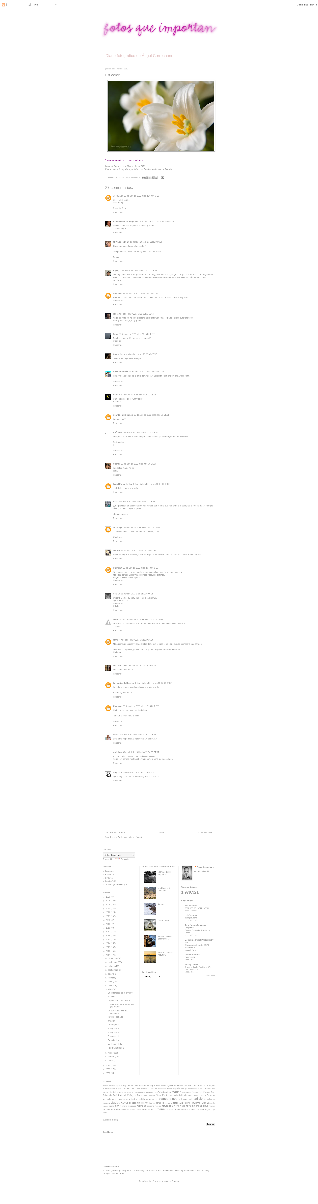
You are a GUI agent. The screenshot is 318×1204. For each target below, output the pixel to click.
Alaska (105, 1086)
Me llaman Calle (115, 1044)
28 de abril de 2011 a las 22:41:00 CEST (141, 293)
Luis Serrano (191, 915)
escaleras (169, 1103)
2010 (108, 1065)
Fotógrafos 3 (113, 1028)
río (117, 1109)
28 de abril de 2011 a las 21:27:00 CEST (157, 222)
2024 (108, 905)
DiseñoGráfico (111, 881)
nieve (176, 1106)
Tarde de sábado (115, 1017)
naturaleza (135, 177)
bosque (184, 1099)
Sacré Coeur (163, 920)
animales (121, 1099)
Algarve (119, 1086)
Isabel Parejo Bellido (122, 484)
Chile (137, 1088)
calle (191, 1099)
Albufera (112, 1086)
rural (112, 1109)
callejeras (211, 1099)
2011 (108, 955)
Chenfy (116, 464)
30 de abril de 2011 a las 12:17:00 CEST (153, 683)
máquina (150, 1106)
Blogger (175, 1181)
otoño (199, 1105)
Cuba (148, 1088)
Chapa (116, 354)
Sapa (145, 1095)
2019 (108, 924)
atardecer (150, 1099)
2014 (108, 943)
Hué (213, 1088)
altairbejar (118, 527)
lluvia (203, 1103)
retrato (106, 1109)
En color (111, 997)
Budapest (211, 1086)
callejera (200, 1098)
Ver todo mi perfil (201, 871)
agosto (111, 974)
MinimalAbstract (192, 955)
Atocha (163, 1086)
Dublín (154, 1088)
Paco (115, 334)
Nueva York (197, 1092)
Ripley (116, 270)
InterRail (112, 1092)
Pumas (161, 904)
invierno (196, 1102)
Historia (208, 1088)
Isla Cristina (128, 1092)
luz (208, 1102)
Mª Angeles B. (119, 242)
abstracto (107, 1099)
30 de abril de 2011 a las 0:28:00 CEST (137, 640)
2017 (108, 932)
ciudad (115, 1102)
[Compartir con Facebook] (153, 177)
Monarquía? (113, 1025)
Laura (116, 735)
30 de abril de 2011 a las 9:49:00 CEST (140, 666)
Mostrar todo (211, 975)
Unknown (117, 293)
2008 (108, 1073)
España (176, 1088)
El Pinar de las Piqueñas (164, 873)
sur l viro (117, 666)
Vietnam (187, 1095)
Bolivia (203, 1086)
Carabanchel (128, 1088)
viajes (105, 1112)
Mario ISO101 (119, 619)
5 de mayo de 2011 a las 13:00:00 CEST (136, 772)
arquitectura (132, 1099)
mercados (132, 1106)
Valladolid (178, 1095)
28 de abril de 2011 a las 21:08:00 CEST (142, 196)
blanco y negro (169, 1098)
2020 (108, 920)
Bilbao (196, 1086)
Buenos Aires (109, 1088)
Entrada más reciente (115, 832)
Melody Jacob (191, 964)
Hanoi (202, 1088)
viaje (213, 1109)
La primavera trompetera (119, 1000)
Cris (115, 594)
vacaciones (190, 1109)
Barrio (175, 1086)
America (134, 1086)
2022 (108, 912)
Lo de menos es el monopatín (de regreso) (121, 1005)
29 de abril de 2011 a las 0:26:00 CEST (138, 395)
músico (158, 1106)
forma (121, 177)
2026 (108, 897)
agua (114, 1099)
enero (111, 1060)
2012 (108, 951)
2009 (108, 1069)
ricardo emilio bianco (123, 415)
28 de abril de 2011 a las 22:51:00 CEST (135, 314)
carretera (106, 1103)
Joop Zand (118, 196)
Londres (167, 1092)
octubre (111, 966)
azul (156, 1099)
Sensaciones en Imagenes (125, 222)
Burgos (118, 1088)
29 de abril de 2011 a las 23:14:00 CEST (145, 619)
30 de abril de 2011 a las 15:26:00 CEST (138, 735)
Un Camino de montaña (164, 889)
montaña (141, 1105)
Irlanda (120, 1092)
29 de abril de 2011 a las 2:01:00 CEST (151, 415)
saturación (129, 1110)
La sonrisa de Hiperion (123, 683)
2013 (108, 947)
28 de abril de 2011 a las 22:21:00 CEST (139, 270)
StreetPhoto (162, 1095)
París (213, 1092)
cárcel (152, 1103)
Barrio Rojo (182, 1086)
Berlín (190, 1086)
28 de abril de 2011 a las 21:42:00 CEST (145, 242)
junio (110, 981)
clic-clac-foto (191, 906)
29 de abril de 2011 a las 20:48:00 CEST (141, 568)
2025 (108, 901)
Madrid (176, 1092)
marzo (111, 1053)
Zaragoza (211, 1095)
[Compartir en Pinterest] (156, 177)
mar (117, 1105)
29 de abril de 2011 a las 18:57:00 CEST (142, 527)
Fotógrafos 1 (113, 1036)
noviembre (113, 962)
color (116, 177)
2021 (108, 916)
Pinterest (109, 878)
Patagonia (107, 1095)
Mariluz (116, 550)
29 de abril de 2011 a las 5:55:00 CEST (140, 432)
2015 (108, 939)
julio (110, 978)
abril (110, 989)
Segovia (151, 1095)
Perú (115, 1095)
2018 (108, 928)
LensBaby (158, 1092)
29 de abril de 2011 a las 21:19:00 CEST (136, 594)
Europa (184, 1088)
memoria (123, 1106)
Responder (118, 212)
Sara (115, 501)
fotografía (178, 1102)
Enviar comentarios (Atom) (130, 837)
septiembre (113, 970)
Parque (206, 1092)
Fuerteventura (193, 1088)
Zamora (202, 1095)
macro (127, 177)
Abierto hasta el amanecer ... (165, 937)
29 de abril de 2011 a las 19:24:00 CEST (139, 550)
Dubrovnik (162, 1088)
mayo (110, 985)
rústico (122, 1110)
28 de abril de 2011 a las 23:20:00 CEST (138, 354)
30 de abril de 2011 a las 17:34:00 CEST (141, 752)
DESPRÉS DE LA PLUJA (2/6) (197, 908)
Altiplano (127, 1086)
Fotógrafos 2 (113, 1032)
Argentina (155, 1085)
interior (187, 1102)
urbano (177, 1109)
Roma (139, 1095)
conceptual (134, 1102)
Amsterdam (144, 1086)
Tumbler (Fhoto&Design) (116, 884)
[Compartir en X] (149, 177)
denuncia (160, 1103)
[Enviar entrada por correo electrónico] (162, 177)
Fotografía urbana (116, 1048)
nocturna (190, 1105)
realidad (212, 1106)
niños (182, 1106)
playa (205, 1106)
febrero (111, 1057)
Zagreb (195, 1095)
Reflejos (131, 1095)
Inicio (161, 832)
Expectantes (113, 1040)
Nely (115, 772)
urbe (183, 1110)
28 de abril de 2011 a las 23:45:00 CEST (147, 372)
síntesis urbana (140, 1110)
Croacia (142, 1088)
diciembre (112, 958)
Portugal (122, 1095)
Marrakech (186, 1092)
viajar (207, 1109)
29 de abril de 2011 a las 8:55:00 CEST (138, 464)
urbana (160, 1109)
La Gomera (148, 1092)
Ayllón (169, 1086)
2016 (108, 936)
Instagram (109, 871)
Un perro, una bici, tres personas (118, 1012)
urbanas (169, 1109)
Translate (125, 859)
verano (200, 1109)
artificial (142, 1099)
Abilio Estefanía (120, 372)
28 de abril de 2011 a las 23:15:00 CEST (137, 334)
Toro (171, 1095)
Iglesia (105, 1092)
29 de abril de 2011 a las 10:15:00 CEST (151, 484)
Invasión (111, 1021)
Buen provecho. (191, 918)
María (115, 640)
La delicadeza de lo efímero (120, 993)
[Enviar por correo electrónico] (143, 177)
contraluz (145, 1103)
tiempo (151, 1109)
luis (114, 314)
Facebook (109, 874)
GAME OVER (190, 957)
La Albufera (138, 1092)
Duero (169, 1088)
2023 (108, 908)
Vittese (116, 395)
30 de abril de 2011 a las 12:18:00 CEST (141, 706)
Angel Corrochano (205, 867)
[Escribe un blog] (146, 177)
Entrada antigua (205, 832)
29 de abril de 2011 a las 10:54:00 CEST (137, 501)
